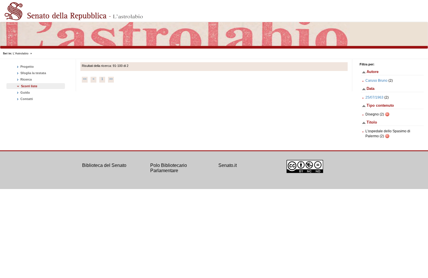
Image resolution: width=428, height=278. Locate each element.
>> (111, 79)
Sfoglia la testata (33, 73)
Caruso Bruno (376, 81)
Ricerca (26, 79)
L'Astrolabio (21, 53)
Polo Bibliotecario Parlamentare (168, 168)
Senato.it (227, 165)
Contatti (26, 99)
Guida (25, 92)
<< (84, 79)
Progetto (27, 66)
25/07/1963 (374, 97)
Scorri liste (29, 86)
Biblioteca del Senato (104, 165)
